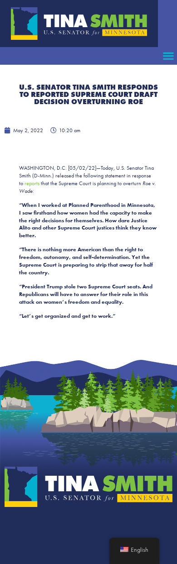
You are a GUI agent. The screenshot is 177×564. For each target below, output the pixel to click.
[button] (168, 56)
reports (32, 183)
